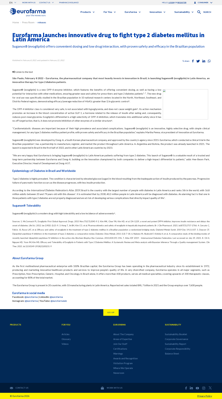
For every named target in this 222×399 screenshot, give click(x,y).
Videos (65, 344)
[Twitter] (198, 61)
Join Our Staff (120, 344)
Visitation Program (123, 363)
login (171, 2)
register (181, 2)
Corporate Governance (176, 339)
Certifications (120, 348)
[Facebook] (193, 61)
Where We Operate (123, 368)
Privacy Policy (204, 395)
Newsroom (118, 373)
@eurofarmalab (59, 300)
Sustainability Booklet (176, 334)
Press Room (28, 22)
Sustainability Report (175, 344)
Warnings (118, 353)
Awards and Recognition (125, 358)
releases (42, 22)
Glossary (66, 339)
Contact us (21, 388)
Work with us (28, 2)
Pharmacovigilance (69, 2)
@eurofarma (31, 296)
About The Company (123, 334)
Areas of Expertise (122, 339)
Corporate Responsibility (177, 348)
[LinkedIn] (204, 61)
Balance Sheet (172, 353)
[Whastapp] (209, 61)
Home (15, 22)
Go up (111, 312)
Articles (65, 334)
